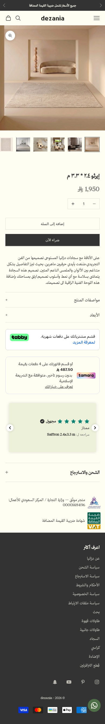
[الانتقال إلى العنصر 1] (92, 144)
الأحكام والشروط (88, 584)
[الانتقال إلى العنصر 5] (23, 144)
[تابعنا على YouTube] (69, 682)
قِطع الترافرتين (90, 665)
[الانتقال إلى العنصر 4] (40, 144)
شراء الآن (53, 240)
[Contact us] (94, 705)
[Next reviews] (95, 427)
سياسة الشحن (89, 567)
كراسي (95, 647)
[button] (52, 427)
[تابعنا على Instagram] (97, 682)
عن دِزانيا (93, 558)
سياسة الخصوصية (86, 593)
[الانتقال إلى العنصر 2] (74, 144)
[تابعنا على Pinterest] (83, 682)
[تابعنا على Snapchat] (55, 682)
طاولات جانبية (90, 629)
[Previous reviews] (9, 427)
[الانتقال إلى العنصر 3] (57, 144)
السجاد (95, 638)
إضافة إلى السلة (52, 224)
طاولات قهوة (91, 620)
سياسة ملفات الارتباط (84, 603)
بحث (96, 611)
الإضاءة (94, 656)
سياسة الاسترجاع (87, 576)
